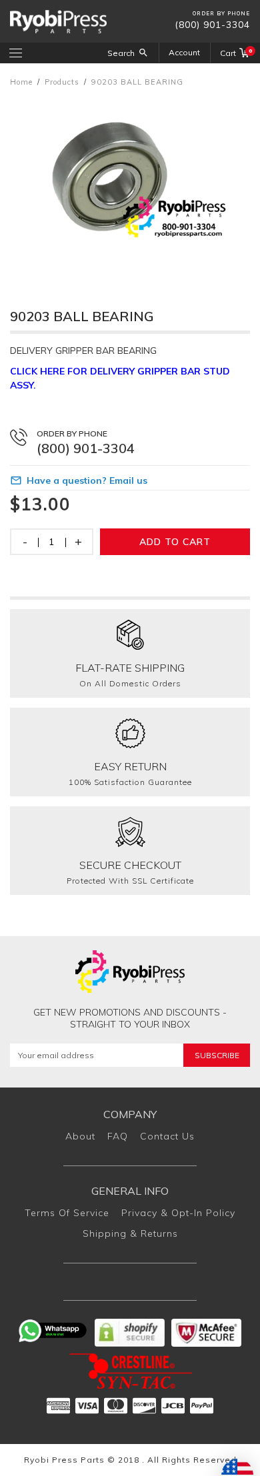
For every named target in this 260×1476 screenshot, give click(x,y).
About (80, 1136)
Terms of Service (67, 1213)
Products (62, 82)
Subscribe (217, 1055)
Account (184, 52)
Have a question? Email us (87, 480)
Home (21, 82)
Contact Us (167, 1136)
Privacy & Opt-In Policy (178, 1213)
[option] (130, 185)
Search (121, 53)
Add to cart (175, 542)
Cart (235, 52)
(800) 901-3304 (212, 24)
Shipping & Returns (130, 1233)
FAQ (117, 1136)
